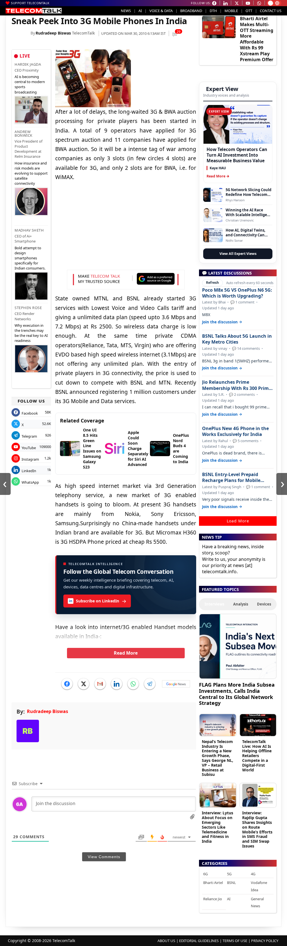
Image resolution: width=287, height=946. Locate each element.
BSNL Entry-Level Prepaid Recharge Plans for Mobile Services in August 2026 (231, 477)
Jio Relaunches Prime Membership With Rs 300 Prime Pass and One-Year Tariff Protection (236, 385)
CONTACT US (270, 10)
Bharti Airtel (213, 882)
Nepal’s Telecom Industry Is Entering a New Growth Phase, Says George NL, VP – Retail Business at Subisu (217, 758)
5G (229, 873)
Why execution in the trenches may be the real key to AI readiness (31, 333)
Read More (126, 653)
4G (253, 873)
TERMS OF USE (235, 940)
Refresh (212, 282)
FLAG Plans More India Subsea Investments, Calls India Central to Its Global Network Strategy (237, 693)
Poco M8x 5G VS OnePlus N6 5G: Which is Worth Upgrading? (237, 293)
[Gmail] (100, 683)
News (126, 10)
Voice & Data (161, 10)
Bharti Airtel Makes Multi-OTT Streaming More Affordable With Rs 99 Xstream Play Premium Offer (256, 39)
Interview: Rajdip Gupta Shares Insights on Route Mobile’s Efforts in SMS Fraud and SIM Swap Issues (257, 829)
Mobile (231, 10)
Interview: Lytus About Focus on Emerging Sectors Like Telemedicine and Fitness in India (217, 827)
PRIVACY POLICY (264, 940)
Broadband (191, 10)
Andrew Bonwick (24, 133)
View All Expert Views (237, 253)
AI (140, 10)
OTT (249, 10)
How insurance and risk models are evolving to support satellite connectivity (31, 173)
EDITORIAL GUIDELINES (199, 940)
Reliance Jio (212, 898)
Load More (238, 521)
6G (205, 873)
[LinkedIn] (116, 683)
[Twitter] (83, 683)
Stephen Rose (28, 307)
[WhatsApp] (133, 683)
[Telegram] (149, 683)
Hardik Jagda (28, 64)
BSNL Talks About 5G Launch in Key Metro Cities (237, 339)
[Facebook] (67, 683)
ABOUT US (166, 940)
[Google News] (176, 683)
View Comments (104, 856)
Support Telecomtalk (30, 3)
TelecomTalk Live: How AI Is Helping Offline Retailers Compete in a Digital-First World (257, 756)
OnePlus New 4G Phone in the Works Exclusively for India (235, 431)
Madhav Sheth (29, 230)
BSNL (231, 882)
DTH (213, 10)
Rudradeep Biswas (53, 33)
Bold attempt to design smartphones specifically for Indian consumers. (30, 258)
